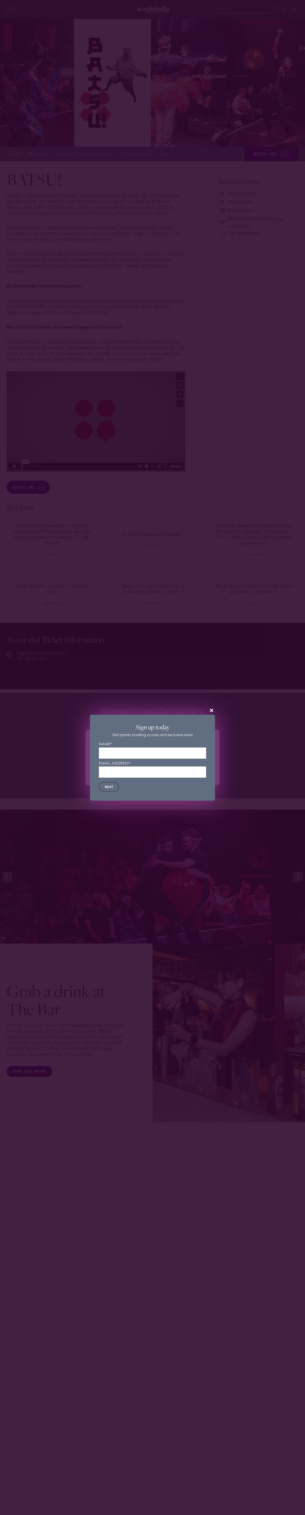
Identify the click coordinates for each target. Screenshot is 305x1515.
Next (109, 787)
